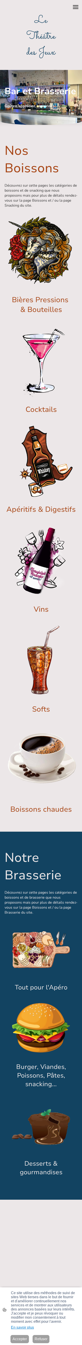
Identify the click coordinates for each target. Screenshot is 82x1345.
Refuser (41, 1339)
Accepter (20, 1339)
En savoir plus (22, 1327)
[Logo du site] (41, 64)
